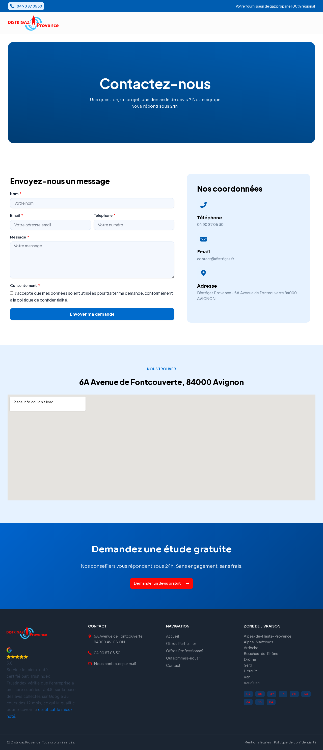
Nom (14, 193)
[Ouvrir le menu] (309, 23)
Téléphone (103, 215)
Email (15, 215)
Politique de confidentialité (295, 742)
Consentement (23, 285)
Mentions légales (258, 742)
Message (18, 237)
